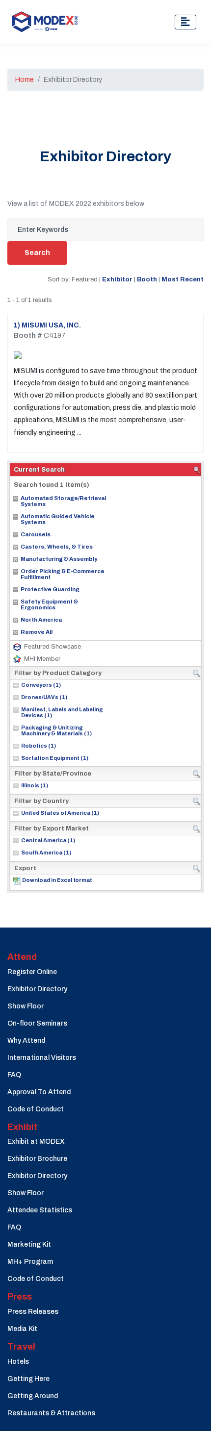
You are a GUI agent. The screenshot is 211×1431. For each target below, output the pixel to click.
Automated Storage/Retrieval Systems (63, 501)
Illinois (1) (34, 785)
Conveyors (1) (41, 685)
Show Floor (25, 1006)
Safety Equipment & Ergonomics (49, 604)
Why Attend (26, 1040)
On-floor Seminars (37, 1023)
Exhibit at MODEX (36, 1141)
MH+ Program (30, 1261)
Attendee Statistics (39, 1210)
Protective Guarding (50, 589)
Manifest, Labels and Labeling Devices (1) (62, 712)
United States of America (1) (60, 813)
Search (37, 252)
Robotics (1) (38, 746)
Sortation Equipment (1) (54, 758)
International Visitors (41, 1057)
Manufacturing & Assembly (59, 559)
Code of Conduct (35, 1109)
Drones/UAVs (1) (44, 697)
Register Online (32, 972)
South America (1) (46, 852)
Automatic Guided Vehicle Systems (58, 519)
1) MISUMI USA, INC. (47, 325)
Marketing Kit (29, 1244)
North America (41, 620)
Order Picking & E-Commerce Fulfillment (63, 574)
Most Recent (182, 279)
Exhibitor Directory (37, 989)
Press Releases (32, 1311)
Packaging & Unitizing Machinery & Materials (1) (56, 730)
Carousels (36, 534)
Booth (147, 279)
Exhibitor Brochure (37, 1158)
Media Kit (22, 1328)
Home (24, 79)
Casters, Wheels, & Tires (57, 547)
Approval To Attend (39, 1092)
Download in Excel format (57, 880)
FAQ (14, 1075)
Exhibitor (117, 279)
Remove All (37, 632)
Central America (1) (48, 840)
